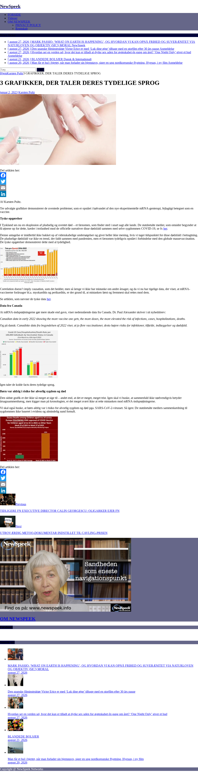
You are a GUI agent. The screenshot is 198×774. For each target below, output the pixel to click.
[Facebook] (99, 175)
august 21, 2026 (17, 740)
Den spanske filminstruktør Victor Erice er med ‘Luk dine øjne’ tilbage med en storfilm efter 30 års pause (71, 691)
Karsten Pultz (26, 92)
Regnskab (21, 28)
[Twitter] (99, 181)
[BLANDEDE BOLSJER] (15, 730)
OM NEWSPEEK (19, 21)
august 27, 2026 (17, 672)
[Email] (99, 188)
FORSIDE (14, 14)
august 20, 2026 (17, 762)
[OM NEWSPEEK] (65, 610)
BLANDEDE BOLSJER (23, 736)
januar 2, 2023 (9, 92)
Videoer (12, 18)
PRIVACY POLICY (28, 25)
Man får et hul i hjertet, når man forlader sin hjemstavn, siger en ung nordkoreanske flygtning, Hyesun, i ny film (76, 759)
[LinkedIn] (99, 194)
